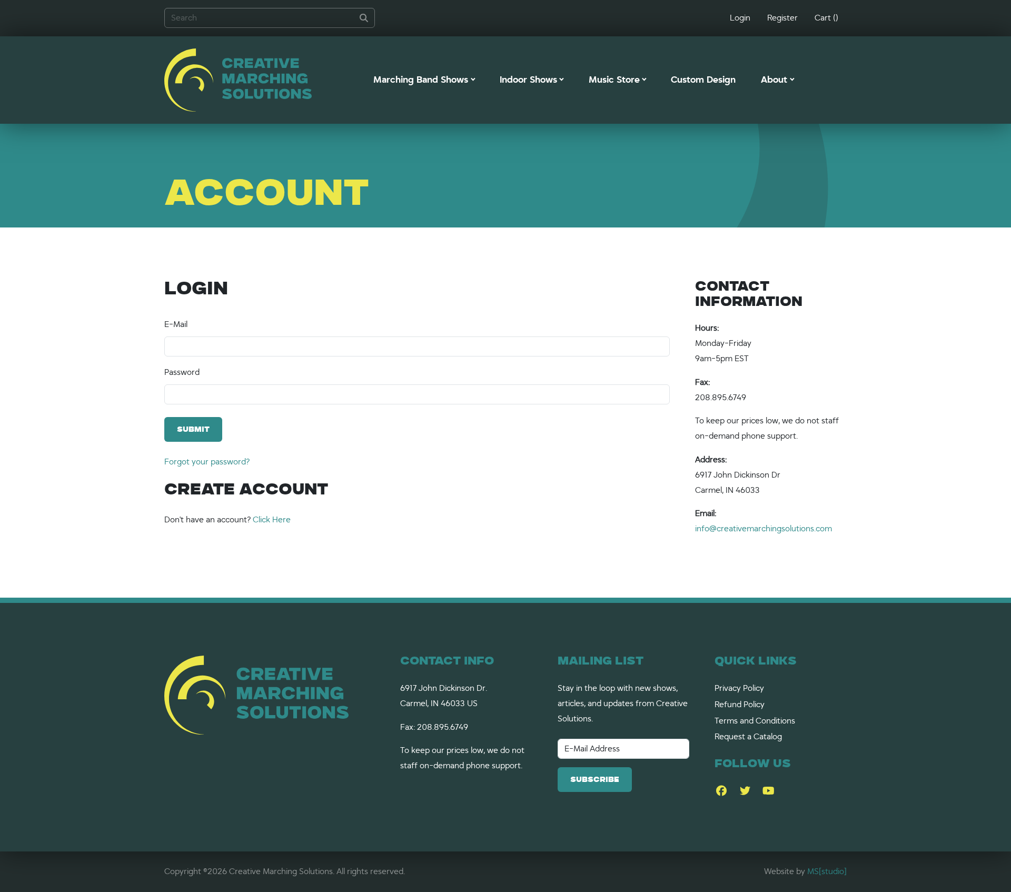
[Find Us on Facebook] (721, 791)
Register (782, 18)
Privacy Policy (739, 688)
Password (182, 372)
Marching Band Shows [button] (420, 80)
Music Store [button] (614, 80)
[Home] (238, 80)
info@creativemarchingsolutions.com (763, 528)
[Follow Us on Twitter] (744, 791)
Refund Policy (740, 704)
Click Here (272, 520)
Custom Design (703, 80)
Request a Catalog (748, 736)
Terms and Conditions (755, 721)
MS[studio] (827, 871)
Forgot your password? (207, 462)
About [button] (774, 80)
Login (740, 18)
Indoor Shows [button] (528, 80)
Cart (826, 18)
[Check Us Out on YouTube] (768, 791)
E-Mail (175, 324)
